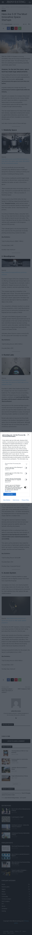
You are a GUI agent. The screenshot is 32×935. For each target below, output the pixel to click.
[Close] (28, 435)
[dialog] (16, 467)
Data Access (16, 500)
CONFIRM (10, 494)
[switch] (25, 468)
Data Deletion (6, 500)
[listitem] (16, 464)
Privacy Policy (25, 500)
